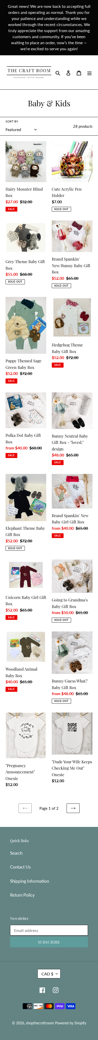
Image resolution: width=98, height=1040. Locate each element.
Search (16, 853)
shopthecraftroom (40, 1023)
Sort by (12, 121)
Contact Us (20, 867)
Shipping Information (29, 881)
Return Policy (22, 895)
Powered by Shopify (70, 1023)
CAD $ (47, 973)
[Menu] (89, 72)
